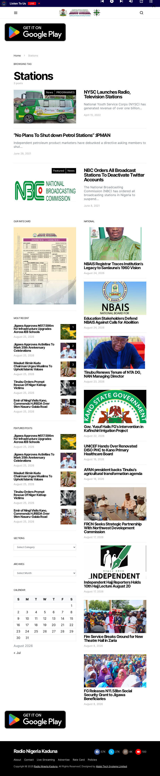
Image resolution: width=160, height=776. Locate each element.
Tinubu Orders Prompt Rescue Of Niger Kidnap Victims (30, 385)
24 (27, 631)
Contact (29, 759)
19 (44, 625)
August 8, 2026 (93, 645)
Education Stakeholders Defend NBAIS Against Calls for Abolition (111, 320)
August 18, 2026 (94, 459)
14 (62, 618)
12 (44, 618)
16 (18, 625)
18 (36, 625)
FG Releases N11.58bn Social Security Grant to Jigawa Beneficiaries (108, 695)
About (17, 759)
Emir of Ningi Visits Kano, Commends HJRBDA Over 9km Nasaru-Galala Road (32, 403)
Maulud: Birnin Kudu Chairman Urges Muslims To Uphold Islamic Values (33, 366)
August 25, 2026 (24, 336)
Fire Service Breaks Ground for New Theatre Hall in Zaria (113, 638)
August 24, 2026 (94, 273)
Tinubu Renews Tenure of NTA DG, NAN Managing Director (112, 374)
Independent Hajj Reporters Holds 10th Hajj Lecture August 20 (112, 584)
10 (27, 618)
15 (71, 618)
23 (18, 631)
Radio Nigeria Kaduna (46, 766)
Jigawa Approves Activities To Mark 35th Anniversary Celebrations (34, 347)
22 (71, 625)
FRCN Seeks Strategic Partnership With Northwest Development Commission (113, 528)
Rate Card (79, 759)
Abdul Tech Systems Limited (111, 766)
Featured (58, 170)
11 (36, 618)
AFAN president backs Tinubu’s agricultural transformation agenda (113, 471)
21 (62, 625)
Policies (92, 759)
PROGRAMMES (65, 92)
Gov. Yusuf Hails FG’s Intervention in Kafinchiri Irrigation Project (113, 428)
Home (17, 55)
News (49, 92)
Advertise (64, 759)
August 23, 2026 (94, 381)
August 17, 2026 (93, 537)
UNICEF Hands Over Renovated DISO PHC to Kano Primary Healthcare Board (110, 450)
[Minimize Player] (153, 6)
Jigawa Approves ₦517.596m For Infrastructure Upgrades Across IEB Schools (34, 329)
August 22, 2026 (94, 435)
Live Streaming (46, 759)
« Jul (17, 653)
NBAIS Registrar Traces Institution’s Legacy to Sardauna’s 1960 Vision (113, 266)
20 (54, 625)
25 (36, 631)
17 (27, 625)
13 (53, 618)
